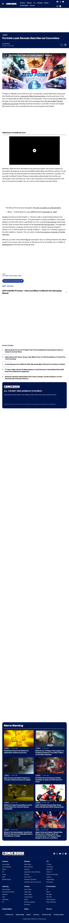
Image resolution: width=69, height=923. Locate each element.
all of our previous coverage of (51, 232)
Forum (32, 5)
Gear (37, 829)
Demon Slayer (28, 894)
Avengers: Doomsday (30, 879)
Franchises (51, 886)
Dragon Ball (27, 892)
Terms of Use (36, 404)
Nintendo (4, 894)
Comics (22, 3)
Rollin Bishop (7, 43)
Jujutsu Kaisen (28, 897)
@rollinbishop (7, 244)
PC (3, 902)
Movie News (27, 864)
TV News (48, 864)
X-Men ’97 (49, 872)
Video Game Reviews (8, 892)
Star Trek (49, 897)
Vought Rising (50, 879)
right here (5, 234)
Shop (26, 909)
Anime (46, 3)
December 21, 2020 (49, 212)
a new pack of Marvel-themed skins (32, 96)
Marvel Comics (18, 275)
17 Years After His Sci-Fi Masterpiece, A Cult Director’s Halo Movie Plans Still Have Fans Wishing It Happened (34, 370)
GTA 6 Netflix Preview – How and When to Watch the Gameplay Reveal (32, 292)
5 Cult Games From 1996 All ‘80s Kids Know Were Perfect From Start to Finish (35, 364)
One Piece (27, 904)
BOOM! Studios (6, 879)
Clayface (26, 874)
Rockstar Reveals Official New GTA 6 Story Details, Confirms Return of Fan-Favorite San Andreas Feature (34, 378)
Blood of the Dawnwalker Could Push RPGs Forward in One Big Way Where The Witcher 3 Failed (18, 834)
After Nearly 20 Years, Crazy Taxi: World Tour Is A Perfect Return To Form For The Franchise (35, 358)
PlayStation (5, 899)
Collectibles (24, 5)
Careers (36, 914)
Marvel (27, 239)
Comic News (5, 864)
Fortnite (5, 217)
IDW (3, 877)
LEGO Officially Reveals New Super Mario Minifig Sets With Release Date (49, 806)
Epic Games (51, 222)
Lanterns (48, 877)
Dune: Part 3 (27, 877)
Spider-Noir (49, 869)
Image (4, 874)
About (29, 914)
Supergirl (26, 869)
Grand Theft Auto (51, 902)
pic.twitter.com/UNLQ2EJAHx (50, 208)
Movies (29, 3)
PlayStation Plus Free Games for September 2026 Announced (16, 752)
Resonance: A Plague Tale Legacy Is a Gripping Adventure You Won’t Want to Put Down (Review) (49, 753)
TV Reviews (49, 867)
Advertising (20, 914)
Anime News (27, 889)
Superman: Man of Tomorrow (32, 882)
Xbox (3, 897)
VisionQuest (49, 882)
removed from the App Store (44, 224)
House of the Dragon (52, 874)
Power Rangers (50, 899)
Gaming (39, 3)
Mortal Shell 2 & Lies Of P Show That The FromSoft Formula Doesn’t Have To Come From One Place (34, 351)
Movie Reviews (28, 867)
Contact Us (9, 914)
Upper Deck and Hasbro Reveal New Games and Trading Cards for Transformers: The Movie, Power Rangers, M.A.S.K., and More (48, 835)
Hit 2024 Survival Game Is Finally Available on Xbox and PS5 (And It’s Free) (48, 780)
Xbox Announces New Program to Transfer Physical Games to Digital (17, 779)
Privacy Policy (52, 404)
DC (3, 872)
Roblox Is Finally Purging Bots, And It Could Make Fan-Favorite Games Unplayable (18, 807)
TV (34, 3)
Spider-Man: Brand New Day (32, 872)
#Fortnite (36, 208)
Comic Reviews (6, 867)
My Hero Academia (29, 902)
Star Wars (49, 894)
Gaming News (6, 889)
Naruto (26, 899)
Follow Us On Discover (12, 281)
